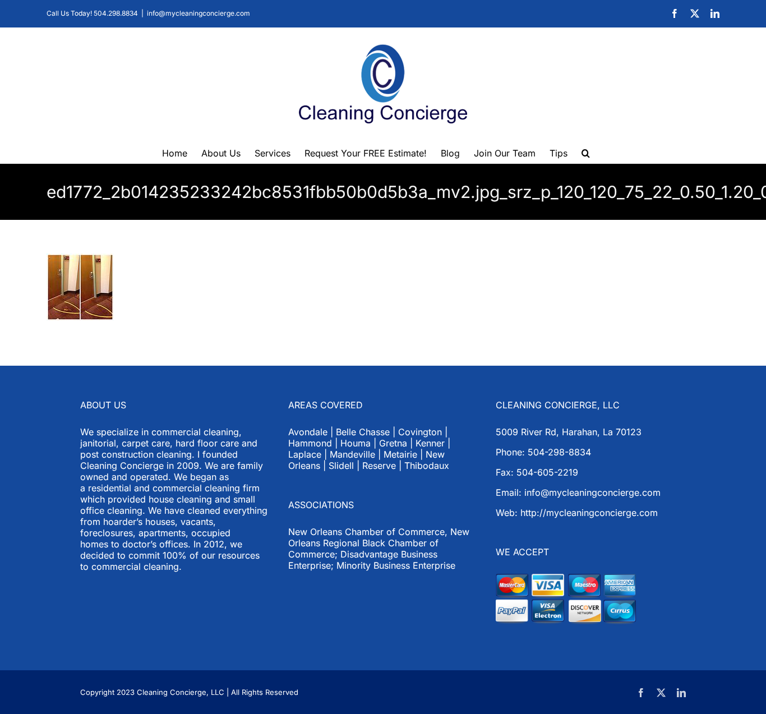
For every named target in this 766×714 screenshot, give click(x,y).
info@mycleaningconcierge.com (198, 13)
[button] (586, 152)
